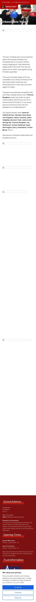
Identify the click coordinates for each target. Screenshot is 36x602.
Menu (28, 8)
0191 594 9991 (6, 2)
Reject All (18, 598)
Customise (18, 592)
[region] (18, 585)
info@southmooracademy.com (21, 2)
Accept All (18, 587)
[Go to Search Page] (33, 14)
